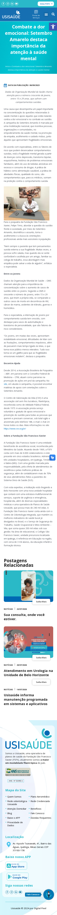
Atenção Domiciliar (16, 808)
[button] (53, 27)
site (5, 384)
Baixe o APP (13, 817)
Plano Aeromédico (40, 796)
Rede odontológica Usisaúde (17, 803)
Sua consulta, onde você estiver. (24, 616)
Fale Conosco (37, 813)
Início (7, 66)
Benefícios (36, 808)
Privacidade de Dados (15, 824)
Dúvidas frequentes (41, 817)
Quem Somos (14, 796)
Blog (9, 813)
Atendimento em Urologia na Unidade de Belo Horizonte (28, 672)
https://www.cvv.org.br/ (15, 428)
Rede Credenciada (40, 801)
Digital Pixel (40, 908)
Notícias (8, 609)
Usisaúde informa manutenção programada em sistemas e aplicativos (26, 699)
